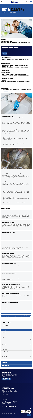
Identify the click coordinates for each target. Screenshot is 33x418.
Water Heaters (4, 327)
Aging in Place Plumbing (5, 351)
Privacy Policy (7, 413)
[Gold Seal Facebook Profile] (4, 406)
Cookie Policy (11, 413)
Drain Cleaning (4, 330)
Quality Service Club (4, 356)
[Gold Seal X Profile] (10, 406)
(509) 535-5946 (27, 1)
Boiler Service (4, 344)
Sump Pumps (3, 339)
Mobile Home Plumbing (5, 342)
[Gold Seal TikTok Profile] (12, 406)
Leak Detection (4, 332)
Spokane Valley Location (5, 394)
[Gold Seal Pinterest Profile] (15, 406)
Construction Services (5, 365)
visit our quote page (5, 375)
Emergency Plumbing (5, 325)
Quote (31, 1)
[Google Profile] (2, 406)
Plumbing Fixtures (4, 349)
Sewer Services (4, 362)
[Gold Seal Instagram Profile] (6, 406)
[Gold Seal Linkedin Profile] (13, 406)
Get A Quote (5, 53)
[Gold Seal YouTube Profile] (8, 406)
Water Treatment (4, 337)
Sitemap (14, 413)
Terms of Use (3, 413)
